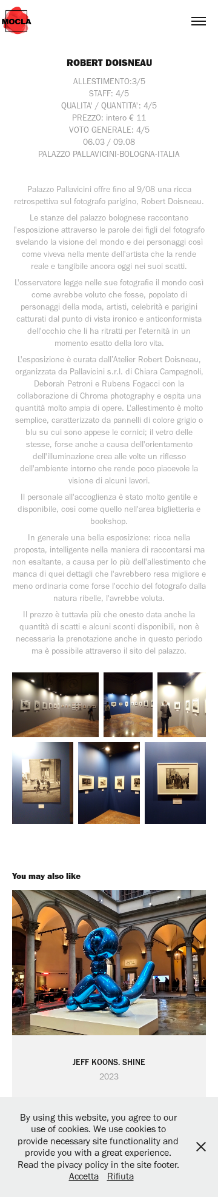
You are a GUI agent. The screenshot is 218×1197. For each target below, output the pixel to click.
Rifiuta (120, 1176)
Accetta (84, 1176)
